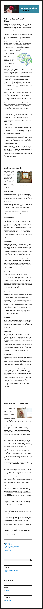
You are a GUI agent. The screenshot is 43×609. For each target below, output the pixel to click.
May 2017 (7, 590)
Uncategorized (8, 600)
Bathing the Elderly (13, 168)
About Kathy (8, 550)
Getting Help (8, 549)
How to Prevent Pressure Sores (18, 404)
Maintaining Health (9, 541)
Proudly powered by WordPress (10, 605)
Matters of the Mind (9, 547)
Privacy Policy (8, 552)
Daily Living (7, 543)
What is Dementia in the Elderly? (12, 570)
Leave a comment (12, 397)
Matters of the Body (9, 544)
